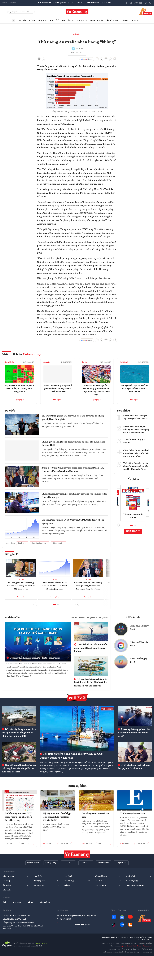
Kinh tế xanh (68, 20)
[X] (131, 3)
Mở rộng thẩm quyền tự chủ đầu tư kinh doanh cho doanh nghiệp (134, 732)
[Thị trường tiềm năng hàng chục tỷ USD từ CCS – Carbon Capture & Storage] (77, 728)
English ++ (109, 3)
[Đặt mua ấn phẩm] (145, 11)
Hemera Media (41, 943)
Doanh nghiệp (96, 20)
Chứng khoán (44, 3)
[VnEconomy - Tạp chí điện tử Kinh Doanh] (77, 854)
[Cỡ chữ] (43, 59)
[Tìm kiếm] (9, 12)
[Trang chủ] (13, 20)
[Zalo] (136, 3)
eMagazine (46, 362)
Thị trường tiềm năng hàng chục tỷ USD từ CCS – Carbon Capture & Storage (72, 756)
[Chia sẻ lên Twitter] (101, 59)
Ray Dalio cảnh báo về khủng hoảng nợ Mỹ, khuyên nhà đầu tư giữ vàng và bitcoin (88, 586)
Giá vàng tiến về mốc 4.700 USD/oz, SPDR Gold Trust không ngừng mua (73, 522)
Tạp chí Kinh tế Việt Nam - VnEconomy (136, 946)
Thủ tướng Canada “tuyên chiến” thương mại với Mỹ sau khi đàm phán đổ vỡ (135, 466)
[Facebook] (126, 3)
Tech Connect (93, 3)
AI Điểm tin (133, 617)
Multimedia (12, 617)
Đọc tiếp (10, 410)
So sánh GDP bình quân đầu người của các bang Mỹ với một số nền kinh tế (136, 430)
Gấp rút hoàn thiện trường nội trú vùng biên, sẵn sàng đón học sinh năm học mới (19, 768)
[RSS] (130, 924)
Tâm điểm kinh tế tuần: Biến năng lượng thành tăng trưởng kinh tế (90, 648)
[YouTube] (141, 3)
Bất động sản (112, 20)
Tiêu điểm (22, 20)
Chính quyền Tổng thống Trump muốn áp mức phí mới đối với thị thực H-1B (73, 443)
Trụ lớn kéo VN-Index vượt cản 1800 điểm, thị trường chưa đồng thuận (19, 388)
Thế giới (124, 20)
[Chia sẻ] (115, 59)
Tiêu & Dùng (60, 3)
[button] (54, 604)
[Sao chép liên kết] (110, 59)
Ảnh (4, 902)
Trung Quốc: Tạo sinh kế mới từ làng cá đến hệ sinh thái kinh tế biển (135, 388)
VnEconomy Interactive (132, 813)
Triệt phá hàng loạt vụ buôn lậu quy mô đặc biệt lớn (134, 767)
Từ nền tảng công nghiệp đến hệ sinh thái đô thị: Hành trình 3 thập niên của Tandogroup (90, 682)
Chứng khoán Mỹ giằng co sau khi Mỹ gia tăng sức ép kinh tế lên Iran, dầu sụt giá (74, 496)
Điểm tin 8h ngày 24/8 (138, 660)
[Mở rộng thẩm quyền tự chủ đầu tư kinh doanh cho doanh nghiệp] (135, 716)
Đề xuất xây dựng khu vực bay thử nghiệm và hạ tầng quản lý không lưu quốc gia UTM (19, 732)
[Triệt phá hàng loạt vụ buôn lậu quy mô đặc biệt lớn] (135, 752)
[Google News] (150, 3)
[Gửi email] (106, 59)
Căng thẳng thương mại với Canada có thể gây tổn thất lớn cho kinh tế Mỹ (136, 453)
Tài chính (42, 20)
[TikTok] (145, 3)
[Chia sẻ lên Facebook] (97, 59)
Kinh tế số (54, 20)
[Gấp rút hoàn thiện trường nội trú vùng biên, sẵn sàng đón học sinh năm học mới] (19, 752)
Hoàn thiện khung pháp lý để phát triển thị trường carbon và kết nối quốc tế (58, 388)
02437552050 (65, 919)
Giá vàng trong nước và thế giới (95, 815)
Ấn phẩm (133, 479)
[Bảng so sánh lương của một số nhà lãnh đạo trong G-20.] (77, 75)
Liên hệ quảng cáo (81, 924)
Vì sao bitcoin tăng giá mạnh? (134, 441)
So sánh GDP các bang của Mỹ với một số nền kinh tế (136, 417)
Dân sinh (135, 20)
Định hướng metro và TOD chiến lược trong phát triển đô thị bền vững (18, 817)
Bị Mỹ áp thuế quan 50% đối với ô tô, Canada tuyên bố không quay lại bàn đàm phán (73, 417)
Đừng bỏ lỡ (11, 554)
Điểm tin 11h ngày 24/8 (139, 644)
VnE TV (80, 3)
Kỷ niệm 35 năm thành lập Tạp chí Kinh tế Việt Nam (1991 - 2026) (57, 817)
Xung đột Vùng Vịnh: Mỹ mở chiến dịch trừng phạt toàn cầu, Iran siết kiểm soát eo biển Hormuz (73, 469)
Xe (71, 3)
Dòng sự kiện (77, 786)
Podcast (82, 618)
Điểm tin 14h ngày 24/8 (139, 627)
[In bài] (39, 59)
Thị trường (82, 20)
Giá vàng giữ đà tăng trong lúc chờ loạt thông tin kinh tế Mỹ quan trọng (21, 586)
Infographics (92, 618)
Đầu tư (32, 20)
